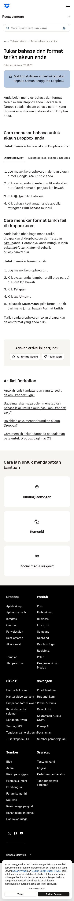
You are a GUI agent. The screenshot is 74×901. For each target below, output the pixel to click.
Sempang (43, 631)
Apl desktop (14, 606)
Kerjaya (41, 768)
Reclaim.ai (43, 650)
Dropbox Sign (46, 644)
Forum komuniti (16, 793)
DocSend (43, 637)
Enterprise (43, 625)
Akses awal (13, 644)
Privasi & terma (46, 703)
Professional (44, 612)
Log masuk (16, 171)
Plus (40, 606)
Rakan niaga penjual (19, 806)
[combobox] (37, 28)
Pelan (40, 657)
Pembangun (14, 787)
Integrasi (11, 618)
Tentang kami (46, 761)
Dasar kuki (44, 709)
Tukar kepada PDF (18, 739)
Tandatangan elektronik (21, 732)
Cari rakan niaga (17, 819)
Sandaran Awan (16, 719)
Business (43, 618)
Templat (11, 657)
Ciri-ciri (11, 625)
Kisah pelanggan (17, 774)
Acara (10, 768)
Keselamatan (14, 637)
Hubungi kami (46, 696)
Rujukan (11, 800)
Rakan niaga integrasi (20, 812)
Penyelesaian (14, 631)
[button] (8, 28)
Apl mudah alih (16, 612)
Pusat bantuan (13, 16)
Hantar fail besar (17, 690)
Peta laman (44, 732)
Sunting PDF (14, 726)
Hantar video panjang (20, 696)
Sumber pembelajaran (51, 739)
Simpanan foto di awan (21, 703)
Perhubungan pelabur (51, 774)
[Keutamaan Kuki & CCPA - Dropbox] (37, 879)
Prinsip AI (43, 726)
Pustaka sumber (16, 780)
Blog (9, 761)
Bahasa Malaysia (16, 854)
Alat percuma (15, 663)
